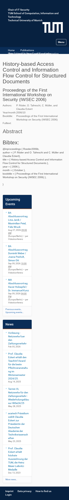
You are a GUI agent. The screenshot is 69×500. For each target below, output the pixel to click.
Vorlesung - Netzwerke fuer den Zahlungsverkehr (17, 338)
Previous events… (13, 309)
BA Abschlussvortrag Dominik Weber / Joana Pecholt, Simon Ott (18, 253)
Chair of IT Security (18, 9)
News (9, 324)
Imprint (9, 491)
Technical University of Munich (25, 20)
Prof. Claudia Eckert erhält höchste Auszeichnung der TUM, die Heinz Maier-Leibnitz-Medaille (18, 459)
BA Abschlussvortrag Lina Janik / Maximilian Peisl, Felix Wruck (18, 219)
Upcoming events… (14, 312)
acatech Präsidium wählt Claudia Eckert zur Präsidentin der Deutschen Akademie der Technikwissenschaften (18, 426)
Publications (27, 50)
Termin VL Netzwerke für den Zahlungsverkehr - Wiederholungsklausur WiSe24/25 (18, 396)
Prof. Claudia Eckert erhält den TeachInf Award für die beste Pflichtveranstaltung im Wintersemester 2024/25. (18, 366)
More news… (11, 479)
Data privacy (24, 491)
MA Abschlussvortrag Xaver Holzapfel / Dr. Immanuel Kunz (18, 285)
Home (11, 50)
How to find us (43, 491)
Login (8, 494)
